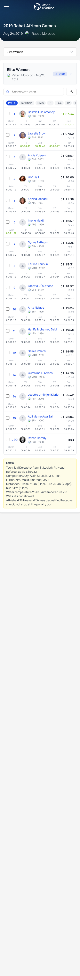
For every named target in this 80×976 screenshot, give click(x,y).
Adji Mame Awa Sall (40, 416)
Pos (10, 103)
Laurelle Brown (37, 133)
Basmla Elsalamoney (41, 112)
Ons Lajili (33, 177)
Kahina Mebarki (38, 199)
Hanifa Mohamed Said (42, 329)
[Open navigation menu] (6, 6)
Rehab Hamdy (37, 438)
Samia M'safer (37, 351)
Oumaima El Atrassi (40, 373)
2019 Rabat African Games (29, 25)
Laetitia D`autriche (40, 286)
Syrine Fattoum (38, 242)
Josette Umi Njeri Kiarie (43, 394)
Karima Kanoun (38, 264)
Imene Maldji (36, 220)
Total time (26, 103)
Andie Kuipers (37, 155)
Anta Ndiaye (36, 307)
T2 (68, 103)
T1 (50, 103)
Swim (41, 103)
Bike (59, 103)
